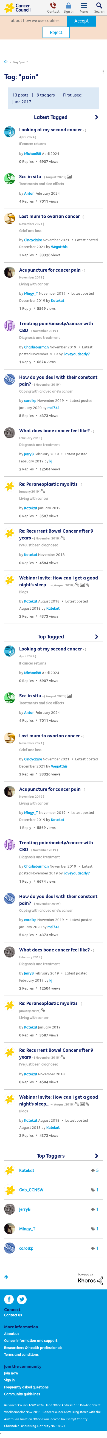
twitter (22, 1299)
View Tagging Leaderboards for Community (53, 1158)
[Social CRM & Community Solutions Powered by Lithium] (90, 1278)
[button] (81, 21)
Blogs (23, 591)
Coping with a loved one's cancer (46, 391)
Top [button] (6, 1276)
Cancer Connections (5, 61)
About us (11, 1333)
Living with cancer (34, 284)
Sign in (69, 11)
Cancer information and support (30, 1340)
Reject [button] (56, 32)
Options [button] (103, 71)
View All (53, 119)
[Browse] (84, 7)
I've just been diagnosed (38, 544)
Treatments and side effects (41, 183)
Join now (11, 1373)
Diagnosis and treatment (39, 337)
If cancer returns (32, 143)
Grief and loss (30, 230)
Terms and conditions (21, 1354)
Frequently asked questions (26, 1387)
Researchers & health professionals (33, 1347)
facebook (9, 1299)
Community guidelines (22, 1393)
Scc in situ (43, 176)
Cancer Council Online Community (17, 7)
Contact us (13, 1314)
